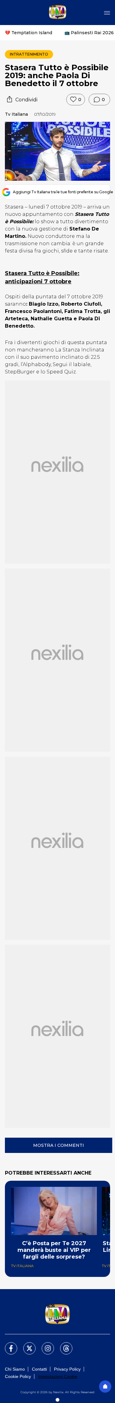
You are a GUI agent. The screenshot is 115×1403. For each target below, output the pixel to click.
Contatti (39, 1369)
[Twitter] (25, 1344)
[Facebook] (7, 1344)
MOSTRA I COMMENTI (58, 1145)
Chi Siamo (15, 1369)
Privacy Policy (67, 1369)
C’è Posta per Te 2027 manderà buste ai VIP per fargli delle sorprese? (54, 1250)
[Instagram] (44, 1344)
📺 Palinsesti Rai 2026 (89, 32)
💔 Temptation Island (28, 32)
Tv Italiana (16, 114)
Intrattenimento (29, 54)
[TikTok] (62, 1344)
